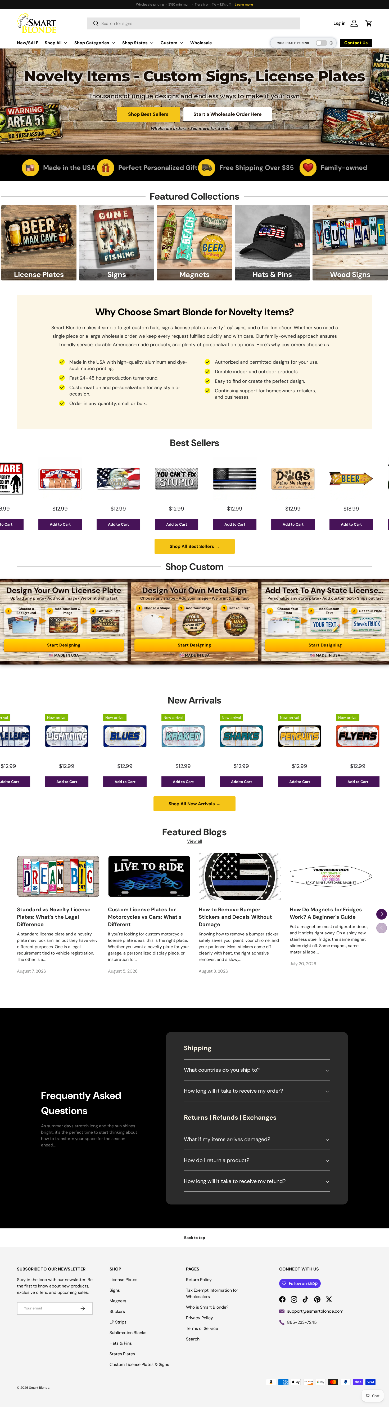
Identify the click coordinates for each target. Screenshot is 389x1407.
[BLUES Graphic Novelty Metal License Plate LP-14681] (56, 736)
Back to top (194, 1237)
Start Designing (64, 645)
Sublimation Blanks (128, 1332)
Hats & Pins (121, 1343)
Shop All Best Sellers (195, 546)
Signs (115, 1290)
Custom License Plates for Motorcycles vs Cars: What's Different (145, 917)
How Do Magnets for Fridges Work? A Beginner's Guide (326, 913)
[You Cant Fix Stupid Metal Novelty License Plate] (107, 478)
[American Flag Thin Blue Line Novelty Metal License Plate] (166, 478)
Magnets (118, 1301)
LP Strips (118, 1322)
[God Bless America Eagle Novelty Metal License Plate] (49, 478)
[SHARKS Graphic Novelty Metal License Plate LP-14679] (172, 736)
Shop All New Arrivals (194, 804)
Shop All (53, 43)
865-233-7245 (302, 1322)
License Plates (123, 1279)
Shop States (135, 43)
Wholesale (201, 43)
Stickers (117, 1311)
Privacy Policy (199, 1318)
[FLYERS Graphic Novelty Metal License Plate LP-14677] (289, 736)
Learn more (244, 4)
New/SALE (27, 43)
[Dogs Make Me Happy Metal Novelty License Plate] (224, 478)
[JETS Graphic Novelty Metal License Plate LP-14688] (347, 736)
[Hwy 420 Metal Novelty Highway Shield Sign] (340, 478)
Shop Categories (91, 43)
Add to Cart (49, 524)
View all (194, 841)
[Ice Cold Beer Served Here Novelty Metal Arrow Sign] (282, 478)
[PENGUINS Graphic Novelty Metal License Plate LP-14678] (230, 736)
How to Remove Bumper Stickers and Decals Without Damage (235, 917)
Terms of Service (202, 1328)
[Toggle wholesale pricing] (321, 43)
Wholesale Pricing (293, 43)
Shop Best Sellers (148, 114)
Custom (169, 43)
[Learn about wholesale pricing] (331, 43)
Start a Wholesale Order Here (227, 114)
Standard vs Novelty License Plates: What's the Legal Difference (54, 917)
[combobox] (193, 23)
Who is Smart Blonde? (207, 1307)
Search (193, 1339)
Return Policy (199, 1279)
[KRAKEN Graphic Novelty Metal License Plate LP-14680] (114, 736)
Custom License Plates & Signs (139, 1364)
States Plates (122, 1354)
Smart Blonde (39, 1388)
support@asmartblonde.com (315, 1311)
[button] (369, 23)
